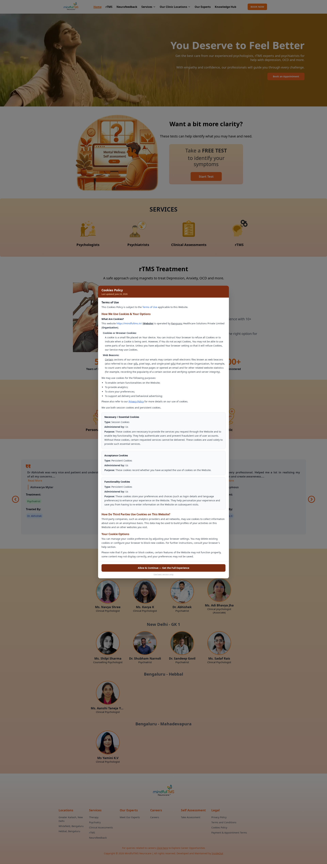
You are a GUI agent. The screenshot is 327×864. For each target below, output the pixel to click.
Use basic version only (163, 574)
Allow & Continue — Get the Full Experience (163, 567)
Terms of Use (149, 307)
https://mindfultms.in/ (129, 323)
